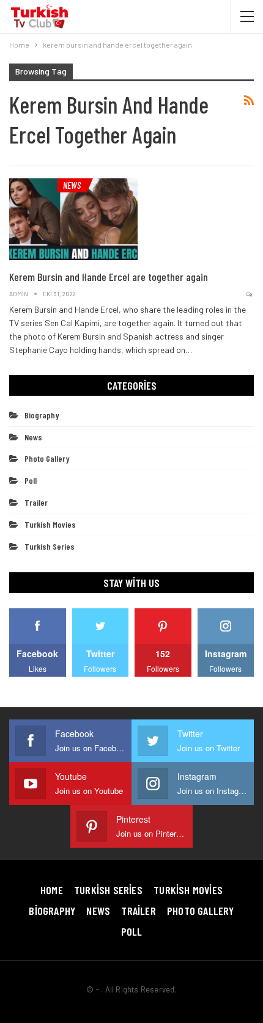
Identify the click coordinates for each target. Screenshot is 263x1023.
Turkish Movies (50, 524)
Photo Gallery (47, 458)
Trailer (36, 502)
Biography (41, 415)
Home (51, 890)
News (72, 185)
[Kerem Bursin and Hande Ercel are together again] (73, 219)
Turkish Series (49, 546)
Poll (30, 480)
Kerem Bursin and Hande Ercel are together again (108, 276)
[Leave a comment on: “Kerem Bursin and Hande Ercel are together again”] (250, 294)
